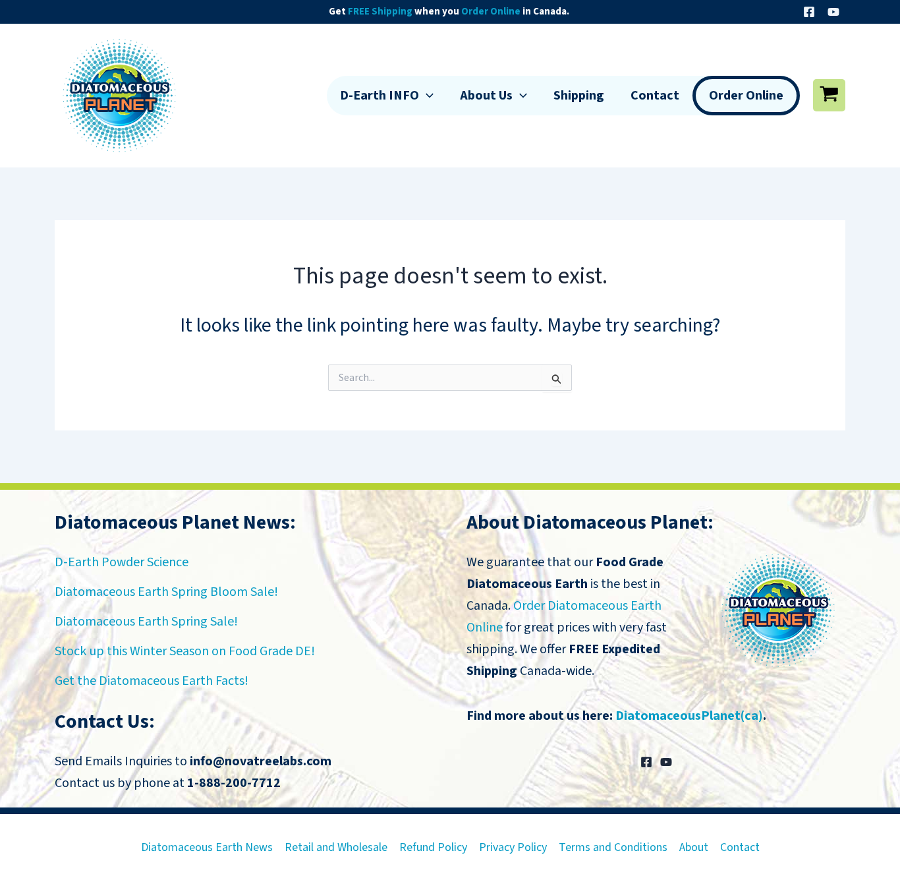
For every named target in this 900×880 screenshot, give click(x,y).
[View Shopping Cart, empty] (829, 95)
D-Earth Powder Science (121, 562)
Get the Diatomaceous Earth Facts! (151, 681)
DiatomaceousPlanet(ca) (689, 716)
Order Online (490, 11)
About (693, 847)
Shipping (578, 95)
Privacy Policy (513, 847)
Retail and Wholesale (336, 847)
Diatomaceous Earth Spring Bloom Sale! (166, 592)
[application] (426, 95)
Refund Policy (433, 847)
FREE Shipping (380, 11)
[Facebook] (809, 12)
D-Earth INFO (379, 95)
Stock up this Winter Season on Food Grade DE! (185, 651)
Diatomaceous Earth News (207, 847)
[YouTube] (833, 12)
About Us (486, 95)
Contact (655, 95)
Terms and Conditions (613, 847)
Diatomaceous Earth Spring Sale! (146, 621)
